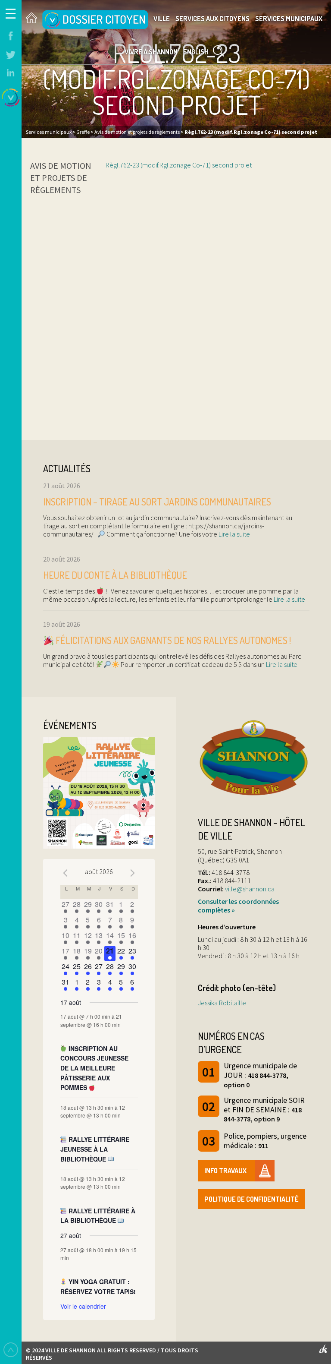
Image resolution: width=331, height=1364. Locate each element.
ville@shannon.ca (250, 888)
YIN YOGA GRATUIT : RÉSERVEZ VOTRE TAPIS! (98, 1286)
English (196, 51)
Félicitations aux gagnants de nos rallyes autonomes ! (172, 640)
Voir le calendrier (83, 1306)
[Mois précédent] (65, 873)
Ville (161, 18)
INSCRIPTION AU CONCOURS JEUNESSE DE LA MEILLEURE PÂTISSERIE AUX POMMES (94, 1068)
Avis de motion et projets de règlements (60, 177)
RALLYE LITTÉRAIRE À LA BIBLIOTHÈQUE (98, 1215)
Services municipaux (288, 18)
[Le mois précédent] (133, 873)
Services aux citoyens (212, 18)
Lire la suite (233, 534)
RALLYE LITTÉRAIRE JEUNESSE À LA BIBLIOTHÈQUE (95, 1149)
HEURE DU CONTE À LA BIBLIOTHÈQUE (115, 575)
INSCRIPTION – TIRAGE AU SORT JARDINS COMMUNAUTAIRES (157, 502)
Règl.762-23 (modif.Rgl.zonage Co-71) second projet (179, 165)
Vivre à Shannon (151, 51)
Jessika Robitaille (222, 1002)
